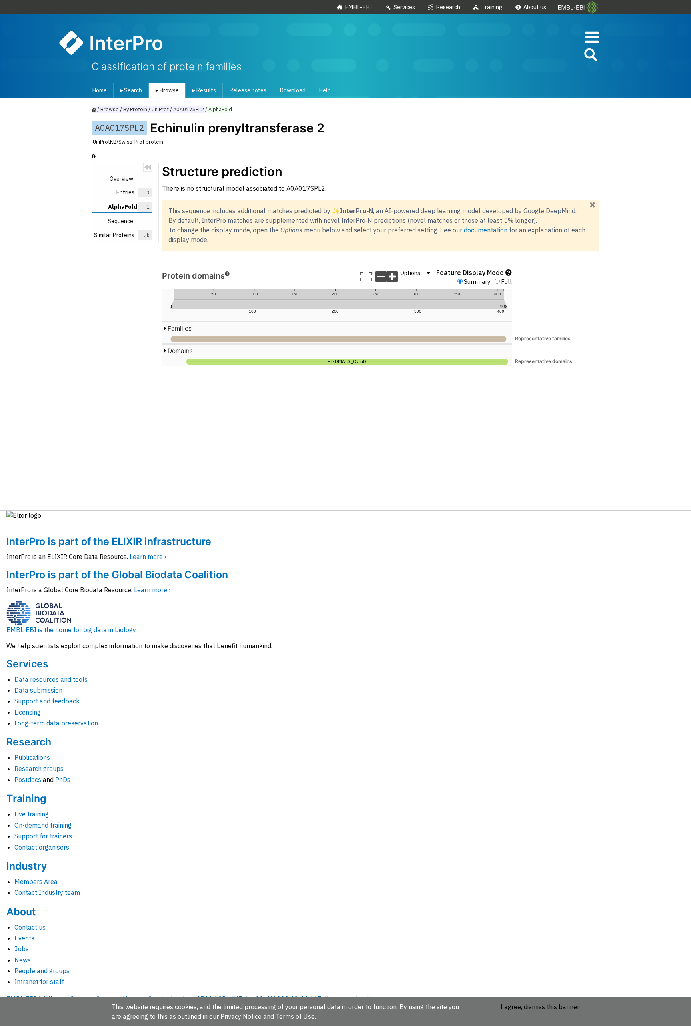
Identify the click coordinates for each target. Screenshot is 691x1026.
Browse (165, 90)
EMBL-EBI (358, 7)
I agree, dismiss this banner (539, 1007)
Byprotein (135, 109)
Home (99, 90)
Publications (32, 757)
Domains (180, 351)
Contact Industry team (47, 892)
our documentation (480, 230)
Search (129, 90)
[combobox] (554, 55)
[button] (590, 56)
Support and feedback (47, 701)
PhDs (62, 780)
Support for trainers (43, 836)
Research (448, 7)
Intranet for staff (39, 982)
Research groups (39, 769)
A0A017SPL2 (188, 109)
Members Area (36, 882)
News (22, 960)
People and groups (42, 971)
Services (404, 7)
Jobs (21, 949)
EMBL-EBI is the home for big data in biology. (71, 630)
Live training (31, 814)
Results (202, 90)
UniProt (160, 109)
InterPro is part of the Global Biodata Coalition (117, 575)
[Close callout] (592, 205)
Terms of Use (295, 1016)
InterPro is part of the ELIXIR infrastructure (108, 541)
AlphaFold (220, 109)
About (21, 912)
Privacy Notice (241, 1016)
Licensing (27, 712)
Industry (26, 866)
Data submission (38, 690)
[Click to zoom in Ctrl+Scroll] (392, 276)
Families (180, 328)
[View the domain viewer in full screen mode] (366, 276)
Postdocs (27, 780)
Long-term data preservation (56, 723)
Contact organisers (41, 847)
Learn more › (148, 557)
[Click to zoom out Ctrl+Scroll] (381, 276)
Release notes (247, 90)
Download (293, 90)
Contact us (30, 927)
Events (24, 938)
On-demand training (43, 825)
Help (325, 90)
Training (492, 7)
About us (534, 7)
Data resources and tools (51, 679)
